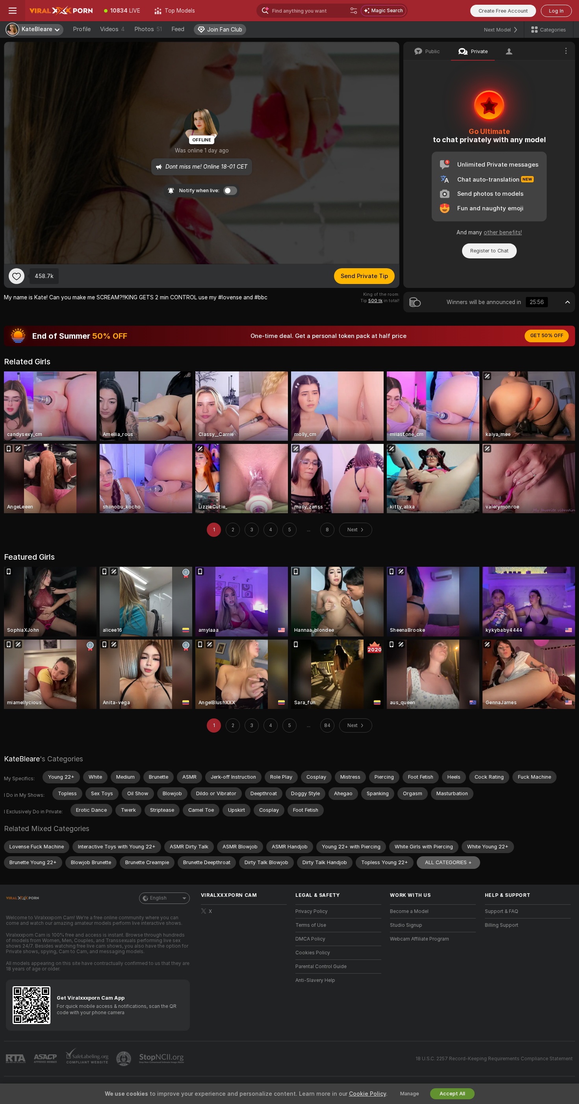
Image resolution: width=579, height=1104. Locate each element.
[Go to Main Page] (61, 10)
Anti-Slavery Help (315, 980)
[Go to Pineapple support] (124, 1058)
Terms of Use (310, 925)
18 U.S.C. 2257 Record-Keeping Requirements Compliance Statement (494, 1058)
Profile (82, 29)
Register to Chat (489, 251)
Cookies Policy (312, 953)
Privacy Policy (311, 911)
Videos (112, 29)
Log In (556, 11)
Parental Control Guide (321, 966)
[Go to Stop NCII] (162, 1058)
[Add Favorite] (16, 276)
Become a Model (409, 911)
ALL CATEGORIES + (448, 862)
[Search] (353, 10)
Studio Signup (406, 925)
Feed (177, 29)
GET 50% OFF (546, 335)
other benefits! (503, 232)
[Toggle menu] (12, 10)
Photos (148, 29)
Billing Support (501, 925)
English (158, 898)
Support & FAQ (501, 911)
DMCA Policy (310, 939)
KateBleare (22, 759)
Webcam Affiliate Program (419, 939)
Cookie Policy (367, 1094)
